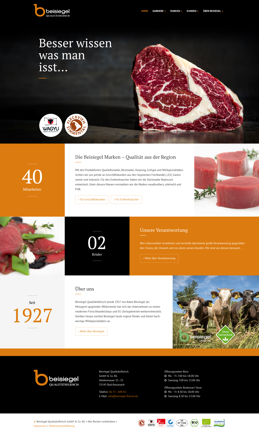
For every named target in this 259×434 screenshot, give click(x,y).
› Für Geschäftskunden (91, 199)
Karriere (158, 11)
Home (144, 11)
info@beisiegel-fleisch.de (123, 396)
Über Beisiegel (212, 11)
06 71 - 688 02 (117, 391)
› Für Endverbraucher (126, 199)
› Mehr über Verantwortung (159, 258)
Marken (175, 11)
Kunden (191, 11)
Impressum (40, 426)
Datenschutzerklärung (62, 426)
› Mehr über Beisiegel (91, 331)
